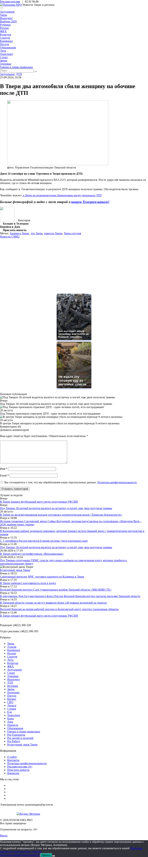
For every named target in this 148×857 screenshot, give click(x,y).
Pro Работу (13, 741)
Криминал (6, 41)
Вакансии (13, 773)
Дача (10, 721)
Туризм (11, 646)
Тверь (3, 14)
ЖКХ (3, 31)
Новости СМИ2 (9, 236)
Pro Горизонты (16, 734)
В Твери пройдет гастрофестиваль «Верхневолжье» (32, 553)
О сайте (12, 756)
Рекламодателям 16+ (19, 766)
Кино (10, 718)
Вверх (4, 835)
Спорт (4, 57)
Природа (12, 725)
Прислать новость (18, 769)
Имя (3, 468)
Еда (9, 712)
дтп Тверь (37, 233)
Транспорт (6, 54)
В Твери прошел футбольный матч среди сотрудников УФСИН (39, 501)
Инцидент (6, 18)
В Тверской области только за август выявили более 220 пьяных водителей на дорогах (53, 602)
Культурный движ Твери (22, 744)
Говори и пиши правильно (16, 67)
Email (4, 475)
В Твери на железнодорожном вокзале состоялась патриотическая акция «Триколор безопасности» (61, 514)
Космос (11, 698)
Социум (5, 37)
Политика (13, 692)
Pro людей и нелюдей (20, 738)
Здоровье (5, 63)
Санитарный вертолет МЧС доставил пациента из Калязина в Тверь (42, 576)
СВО (10, 702)
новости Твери (53, 233)
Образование (8, 47)
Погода (4, 44)
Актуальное (7, 11)
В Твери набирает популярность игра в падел (28, 583)
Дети (3, 50)
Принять (46, 855)
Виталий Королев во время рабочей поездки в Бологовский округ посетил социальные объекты (59, 609)
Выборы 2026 (8, 21)
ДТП (19, 74)
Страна (11, 708)
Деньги (11, 705)
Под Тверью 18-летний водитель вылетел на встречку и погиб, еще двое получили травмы (56, 508)
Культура (5, 34)
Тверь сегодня (72, 233)
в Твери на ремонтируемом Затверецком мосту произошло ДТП (62, 195)
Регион (4, 27)
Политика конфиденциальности (117, 482)
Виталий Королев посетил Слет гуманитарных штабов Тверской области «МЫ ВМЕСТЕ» (56, 589)
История (12, 685)
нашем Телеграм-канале (89, 202)
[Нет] (53, 855)
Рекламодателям (10, 1)
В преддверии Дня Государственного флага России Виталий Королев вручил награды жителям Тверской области (70, 596)
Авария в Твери (19, 233)
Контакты (13, 760)
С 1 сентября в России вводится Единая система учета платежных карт (44, 540)
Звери (3, 60)
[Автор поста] (7, 220)
